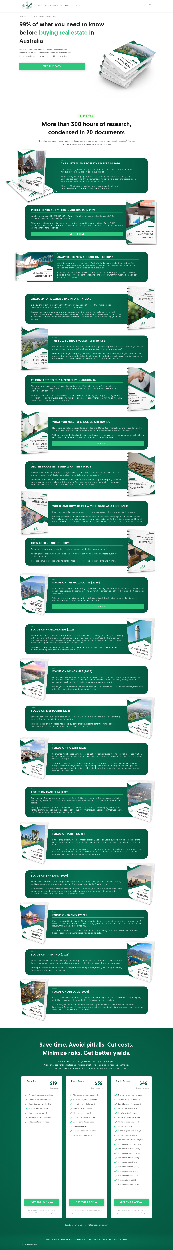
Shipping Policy (80, 1239)
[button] (144, 5)
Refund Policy (94, 1239)
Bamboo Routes (32, 1244)
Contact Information (110, 1239)
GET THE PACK (52, 66)
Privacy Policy (66, 1239)
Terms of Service (52, 1239)
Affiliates (123, 1239)
